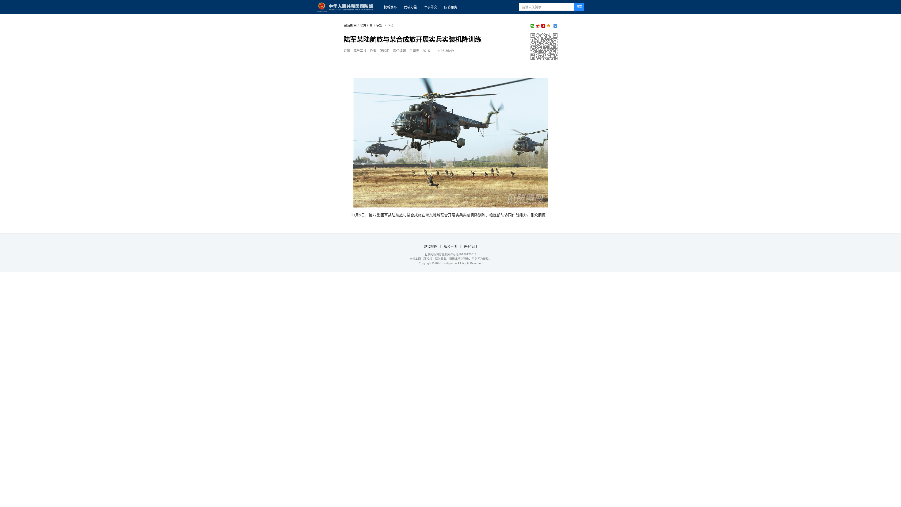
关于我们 (470, 246)
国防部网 (350, 25)
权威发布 (390, 7)
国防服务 (450, 7)
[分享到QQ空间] (549, 26)
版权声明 (450, 246)
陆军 (379, 25)
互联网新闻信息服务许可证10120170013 (451, 254)
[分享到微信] (532, 26)
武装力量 (410, 7)
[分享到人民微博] (543, 26)
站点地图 (430, 246)
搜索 (579, 7)
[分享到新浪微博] (538, 26)
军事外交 (430, 7)
